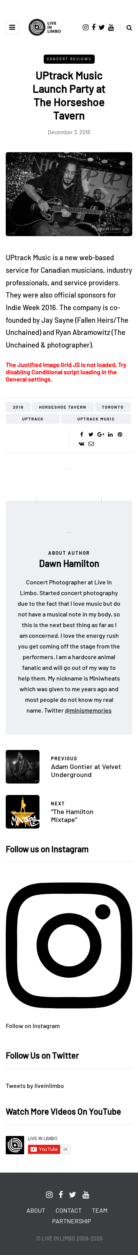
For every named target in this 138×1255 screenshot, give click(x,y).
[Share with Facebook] (81, 434)
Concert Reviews (69, 58)
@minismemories (88, 710)
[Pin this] (120, 434)
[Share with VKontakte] (81, 443)
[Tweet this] (91, 434)
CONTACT (69, 1210)
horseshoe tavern (63, 407)
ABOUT (35, 1210)
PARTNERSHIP (71, 1220)
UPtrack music (96, 419)
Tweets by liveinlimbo (35, 1085)
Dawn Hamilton (69, 563)
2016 (18, 407)
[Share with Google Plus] (100, 434)
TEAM (99, 1210)
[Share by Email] (91, 443)
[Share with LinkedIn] (110, 434)
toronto (113, 407)
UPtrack (33, 419)
